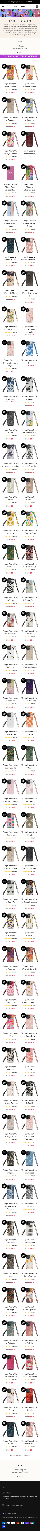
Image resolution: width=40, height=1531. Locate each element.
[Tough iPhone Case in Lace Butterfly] (29, 452)
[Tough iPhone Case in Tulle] (10, 1022)
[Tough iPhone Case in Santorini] (29, 106)
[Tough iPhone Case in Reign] (10, 1295)
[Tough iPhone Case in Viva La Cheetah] (29, 988)
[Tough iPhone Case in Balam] (29, 921)
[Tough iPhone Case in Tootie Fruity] (29, 586)
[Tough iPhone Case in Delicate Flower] (29, 653)
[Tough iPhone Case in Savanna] (10, 1228)
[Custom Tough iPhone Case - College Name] (10, 173)
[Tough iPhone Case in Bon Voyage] (10, 821)
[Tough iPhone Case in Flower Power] (29, 72)
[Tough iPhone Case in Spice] (10, 1159)
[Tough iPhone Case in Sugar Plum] (10, 1122)
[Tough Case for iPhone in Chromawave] (29, 173)
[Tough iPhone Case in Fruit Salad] (10, 72)
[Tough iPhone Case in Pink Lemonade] (29, 1362)
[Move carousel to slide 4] (22, 52)
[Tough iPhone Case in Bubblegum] (29, 787)
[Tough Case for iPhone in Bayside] (29, 955)
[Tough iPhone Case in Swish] (10, 1055)
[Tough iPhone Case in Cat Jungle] (10, 754)
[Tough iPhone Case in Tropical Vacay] (10, 315)
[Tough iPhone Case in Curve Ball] (10, 720)
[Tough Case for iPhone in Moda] (10, 279)
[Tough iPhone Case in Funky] (10, 586)
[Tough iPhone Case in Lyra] (10, 418)
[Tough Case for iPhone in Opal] (10, 245)
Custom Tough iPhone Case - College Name (10, 187)
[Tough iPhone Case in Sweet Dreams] (10, 1089)
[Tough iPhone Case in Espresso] (10, 106)
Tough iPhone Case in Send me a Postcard (11, 1206)
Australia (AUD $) (10, 1514)
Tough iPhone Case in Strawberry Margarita (29, 329)
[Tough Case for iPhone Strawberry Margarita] (10, 349)
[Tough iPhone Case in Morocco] (10, 385)
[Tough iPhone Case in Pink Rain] (29, 1329)
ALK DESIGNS (18, 1517)
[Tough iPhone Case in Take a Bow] (29, 1022)
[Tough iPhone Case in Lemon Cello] (29, 418)
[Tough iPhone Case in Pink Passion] (10, 1362)
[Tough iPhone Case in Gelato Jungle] (29, 553)
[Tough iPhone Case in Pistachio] (10, 1329)
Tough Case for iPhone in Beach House (10, 223)
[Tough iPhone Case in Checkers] (29, 720)
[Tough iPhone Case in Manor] (29, 385)
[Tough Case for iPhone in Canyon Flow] (29, 279)
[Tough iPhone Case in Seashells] (29, 1192)
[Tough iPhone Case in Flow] (29, 619)
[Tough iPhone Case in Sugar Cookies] (10, 988)
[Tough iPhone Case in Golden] (10, 553)
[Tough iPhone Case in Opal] (10, 1429)
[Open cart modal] (36, 6)
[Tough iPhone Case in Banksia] (10, 921)
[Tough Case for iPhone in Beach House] (10, 209)
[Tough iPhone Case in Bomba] (29, 821)
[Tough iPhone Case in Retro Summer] (29, 1262)
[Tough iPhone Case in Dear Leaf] (10, 687)
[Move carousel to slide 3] (20, 52)
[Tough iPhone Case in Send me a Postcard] (10, 1192)
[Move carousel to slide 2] (19, 52)
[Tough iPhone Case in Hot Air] (29, 485)
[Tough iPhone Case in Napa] (29, 349)
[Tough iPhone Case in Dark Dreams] (29, 687)
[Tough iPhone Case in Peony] (10, 1396)
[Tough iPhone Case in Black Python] (29, 854)
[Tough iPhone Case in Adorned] (10, 955)
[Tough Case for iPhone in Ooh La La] (29, 245)
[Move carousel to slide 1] (17, 52)
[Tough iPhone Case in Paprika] (29, 1396)
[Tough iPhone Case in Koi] (10, 485)
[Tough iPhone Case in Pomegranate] (29, 1295)
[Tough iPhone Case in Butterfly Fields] (10, 787)
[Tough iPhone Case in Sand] (10, 1262)
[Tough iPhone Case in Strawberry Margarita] (29, 315)
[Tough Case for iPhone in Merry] (29, 139)
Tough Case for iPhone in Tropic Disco (29, 223)
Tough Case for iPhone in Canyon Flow (29, 293)
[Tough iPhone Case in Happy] (10, 519)
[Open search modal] (7, 6)
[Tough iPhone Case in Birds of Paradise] (29, 888)
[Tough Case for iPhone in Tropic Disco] (29, 209)
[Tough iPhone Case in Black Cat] (10, 888)
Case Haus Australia (30, 1517)
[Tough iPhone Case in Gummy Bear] (29, 519)
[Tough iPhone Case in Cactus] (29, 754)
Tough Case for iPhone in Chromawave (29, 187)
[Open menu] (3, 6)
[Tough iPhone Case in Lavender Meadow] (10, 452)
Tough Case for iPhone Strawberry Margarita (10, 363)
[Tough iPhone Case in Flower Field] (10, 619)
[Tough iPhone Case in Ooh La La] (29, 1429)
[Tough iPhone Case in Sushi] (29, 1089)
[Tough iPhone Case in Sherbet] (29, 1159)
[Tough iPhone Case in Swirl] (29, 1055)
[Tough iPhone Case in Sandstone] (29, 1228)
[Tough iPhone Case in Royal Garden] (10, 139)
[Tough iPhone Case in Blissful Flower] (10, 854)
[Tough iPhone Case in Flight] (10, 653)
